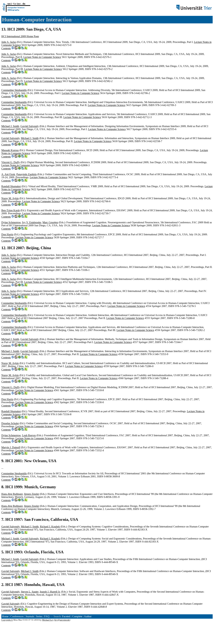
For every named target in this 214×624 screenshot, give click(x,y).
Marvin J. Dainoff (10, 447)
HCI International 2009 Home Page (20, 36)
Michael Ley (48, 620)
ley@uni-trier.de (62, 620)
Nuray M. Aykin (10, 198)
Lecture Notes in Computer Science (42, 57)
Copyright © (7, 620)
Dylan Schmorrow (11, 222)
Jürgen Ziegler (31, 494)
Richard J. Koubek (50, 526)
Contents (6, 48)
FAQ (46, 616)
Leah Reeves (29, 435)
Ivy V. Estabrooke (31, 222)
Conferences (17, 616)
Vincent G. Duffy (10, 162)
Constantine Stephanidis (14, 90)
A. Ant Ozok (8, 174)
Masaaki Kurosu (10, 150)
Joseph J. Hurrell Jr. (50, 591)
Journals (29, 616)
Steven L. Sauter (29, 591)
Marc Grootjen (50, 222)
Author (87, 616)
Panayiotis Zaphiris (26, 174)
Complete (77, 616)
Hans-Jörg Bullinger (12, 494)
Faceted (66, 616)
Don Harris (7, 234)
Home (5, 616)
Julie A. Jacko (8, 42)
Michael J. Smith (10, 126)
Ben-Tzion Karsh (10, 210)
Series (39, 616)
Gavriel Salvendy (29, 126)
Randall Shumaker (11, 186)
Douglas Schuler (10, 423)
